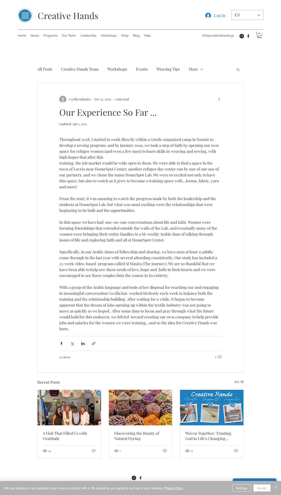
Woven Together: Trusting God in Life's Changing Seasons (208, 436)
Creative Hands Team (80, 69)
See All (239, 382)
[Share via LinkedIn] (83, 343)
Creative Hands (68, 15)
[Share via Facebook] (61, 343)
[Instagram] (242, 36)
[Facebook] (248, 36)
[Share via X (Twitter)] (72, 343)
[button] (259, 35)
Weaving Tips (168, 69)
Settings (241, 488)
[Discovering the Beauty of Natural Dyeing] (140, 407)
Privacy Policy (173, 488)
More (193, 69)
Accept (262, 488)
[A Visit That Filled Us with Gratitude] (69, 407)
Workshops (117, 69)
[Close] (275, 487)
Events (142, 69)
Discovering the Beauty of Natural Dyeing (136, 436)
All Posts (44, 69)
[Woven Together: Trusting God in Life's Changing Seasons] (211, 407)
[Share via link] (94, 343)
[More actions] (219, 99)
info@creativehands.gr (218, 35)
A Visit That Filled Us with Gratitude (65, 436)
